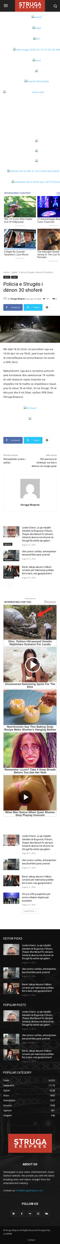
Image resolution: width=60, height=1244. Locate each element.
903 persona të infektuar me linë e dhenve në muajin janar (44, 463)
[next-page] (11, 584)
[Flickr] (30, 1213)
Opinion (7, 544)
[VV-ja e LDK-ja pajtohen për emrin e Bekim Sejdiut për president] (11, 898)
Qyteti (14, 272)
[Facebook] (21, 1213)
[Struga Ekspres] (5, 298)
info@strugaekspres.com (29, 1190)
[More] (47, 307)
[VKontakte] (46, 1213)
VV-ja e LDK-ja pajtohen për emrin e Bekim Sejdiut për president (36, 897)
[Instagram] (38, 1213)
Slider (14, 277)
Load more (29, 911)
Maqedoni (8, 559)
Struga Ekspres (17, 298)
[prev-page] (5, 584)
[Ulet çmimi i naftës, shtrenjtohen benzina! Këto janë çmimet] (11, 555)
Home (6, 272)
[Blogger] (13, 1213)
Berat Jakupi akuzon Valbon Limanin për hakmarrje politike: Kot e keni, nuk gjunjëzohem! (38, 570)
